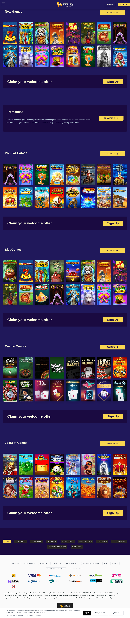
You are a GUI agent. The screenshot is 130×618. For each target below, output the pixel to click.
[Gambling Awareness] (75, 581)
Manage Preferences (116, 613)
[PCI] (54, 581)
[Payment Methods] (13, 576)
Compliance (36, 541)
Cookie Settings (76, 569)
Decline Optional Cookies (100, 613)
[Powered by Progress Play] (34, 581)
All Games (52, 541)
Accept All (87, 613)
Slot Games (76, 547)
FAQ (105, 563)
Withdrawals (29, 563)
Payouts (115, 563)
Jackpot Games (86, 541)
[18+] (13, 586)
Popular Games (119, 541)
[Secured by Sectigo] (116, 581)
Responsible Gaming (91, 563)
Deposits (43, 563)
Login (110, 4)
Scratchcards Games (57, 547)
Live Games (102, 541)
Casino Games (67, 541)
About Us (15, 563)
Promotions (20, 541)
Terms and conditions (56, 569)
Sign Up (124, 4)
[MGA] (13, 581)
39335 (81, 598)
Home (7, 541)
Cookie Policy (16, 615)
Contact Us (56, 563)
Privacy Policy (72, 563)
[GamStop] (95, 581)
